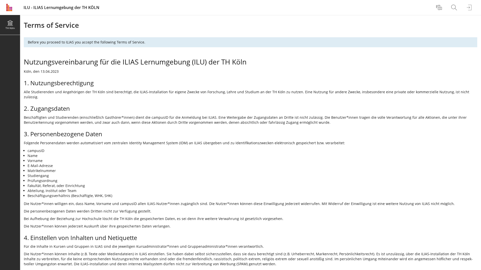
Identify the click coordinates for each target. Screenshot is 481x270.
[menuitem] (439, 7)
